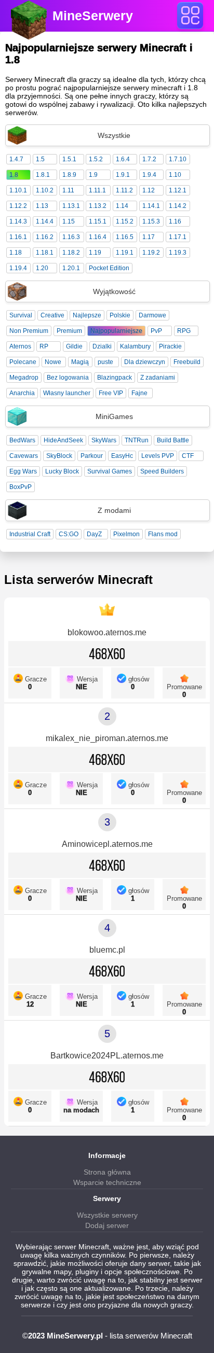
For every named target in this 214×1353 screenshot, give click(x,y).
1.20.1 (71, 268)
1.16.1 (18, 237)
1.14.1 (151, 206)
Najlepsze (87, 315)
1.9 (93, 175)
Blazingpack (114, 377)
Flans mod (163, 534)
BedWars (22, 440)
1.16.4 (97, 237)
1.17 (148, 237)
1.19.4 (18, 268)
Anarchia (22, 393)
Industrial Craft (29, 534)
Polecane (22, 362)
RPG (184, 331)
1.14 (122, 206)
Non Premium (28, 331)
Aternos (20, 346)
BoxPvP (20, 487)
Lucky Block (62, 471)
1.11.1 (97, 190)
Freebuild (186, 362)
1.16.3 (71, 237)
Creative (52, 315)
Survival (20, 315)
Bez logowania (68, 377)
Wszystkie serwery (107, 1215)
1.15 (68, 221)
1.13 (42, 206)
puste (105, 362)
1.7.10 (177, 159)
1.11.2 (124, 190)
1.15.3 (151, 221)
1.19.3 (177, 252)
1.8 (13, 175)
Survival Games (109, 471)
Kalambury (135, 346)
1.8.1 (43, 175)
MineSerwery (92, 15)
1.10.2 (45, 190)
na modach (81, 1110)
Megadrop (23, 377)
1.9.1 (123, 175)
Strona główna (107, 1172)
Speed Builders (162, 471)
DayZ (94, 534)
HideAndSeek (63, 440)
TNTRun (137, 440)
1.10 (175, 175)
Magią (80, 362)
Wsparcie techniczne (107, 1182)
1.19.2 (151, 252)
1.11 (68, 190)
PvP (156, 331)
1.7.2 (149, 159)
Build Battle (173, 440)
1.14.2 (177, 206)
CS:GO (68, 534)
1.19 (95, 252)
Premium (69, 331)
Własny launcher (66, 393)
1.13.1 (71, 206)
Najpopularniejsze (116, 331)
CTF (188, 456)
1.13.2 (97, 206)
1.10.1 (18, 190)
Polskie (120, 315)
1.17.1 (177, 237)
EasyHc (122, 456)
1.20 (42, 268)
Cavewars (23, 456)
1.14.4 (45, 221)
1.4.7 (16, 159)
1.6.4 (123, 159)
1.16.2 (45, 237)
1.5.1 (69, 159)
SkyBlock (59, 456)
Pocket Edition (109, 268)
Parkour (92, 456)
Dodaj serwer (107, 1225)
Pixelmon (126, 534)
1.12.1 (177, 190)
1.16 (175, 221)
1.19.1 (124, 252)
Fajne (139, 393)
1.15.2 (124, 221)
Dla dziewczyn (144, 362)
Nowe (53, 362)
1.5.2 (96, 159)
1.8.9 (69, 175)
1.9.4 (149, 175)
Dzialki (102, 346)
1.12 (148, 190)
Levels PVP (157, 456)
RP (43, 346)
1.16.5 (124, 237)
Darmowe (152, 315)
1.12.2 (18, 206)
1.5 (40, 159)
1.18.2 (71, 252)
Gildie (74, 346)
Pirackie (170, 346)
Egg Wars (23, 471)
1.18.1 (45, 252)
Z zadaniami (157, 377)
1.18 (15, 252)
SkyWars (103, 440)
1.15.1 (97, 221)
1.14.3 (18, 221)
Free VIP (111, 393)
